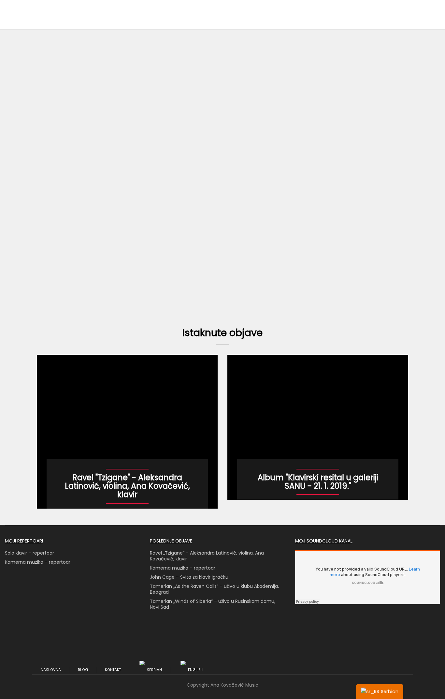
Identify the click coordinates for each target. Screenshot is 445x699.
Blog (83, 670)
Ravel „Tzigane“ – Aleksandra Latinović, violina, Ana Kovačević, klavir (207, 556)
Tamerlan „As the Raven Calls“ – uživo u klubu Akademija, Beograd (214, 589)
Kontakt (113, 670)
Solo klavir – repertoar (29, 553)
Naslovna (51, 670)
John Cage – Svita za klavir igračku (189, 577)
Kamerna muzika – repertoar (37, 562)
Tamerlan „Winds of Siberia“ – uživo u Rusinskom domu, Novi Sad (212, 604)
